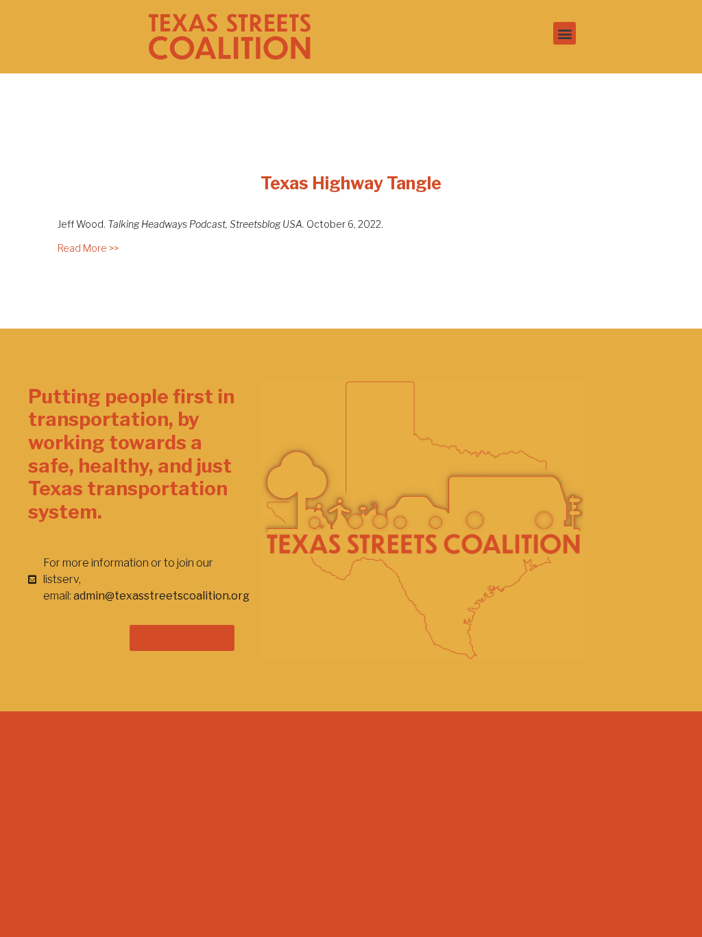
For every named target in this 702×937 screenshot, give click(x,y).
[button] (564, 33)
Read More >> (88, 248)
